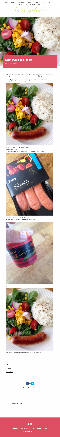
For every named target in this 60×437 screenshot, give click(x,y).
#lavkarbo (8, 361)
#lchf (7, 364)
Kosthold (37, 2)
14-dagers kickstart (35, 4)
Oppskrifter (21, 2)
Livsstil (30, 2)
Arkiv (44, 2)
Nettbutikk (19, 4)
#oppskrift (8, 368)
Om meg (5, 2)
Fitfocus (51, 2)
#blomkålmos (9, 372)
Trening (12, 2)
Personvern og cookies (41, 428)
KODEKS (33, 431)
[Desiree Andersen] (30, 9)
